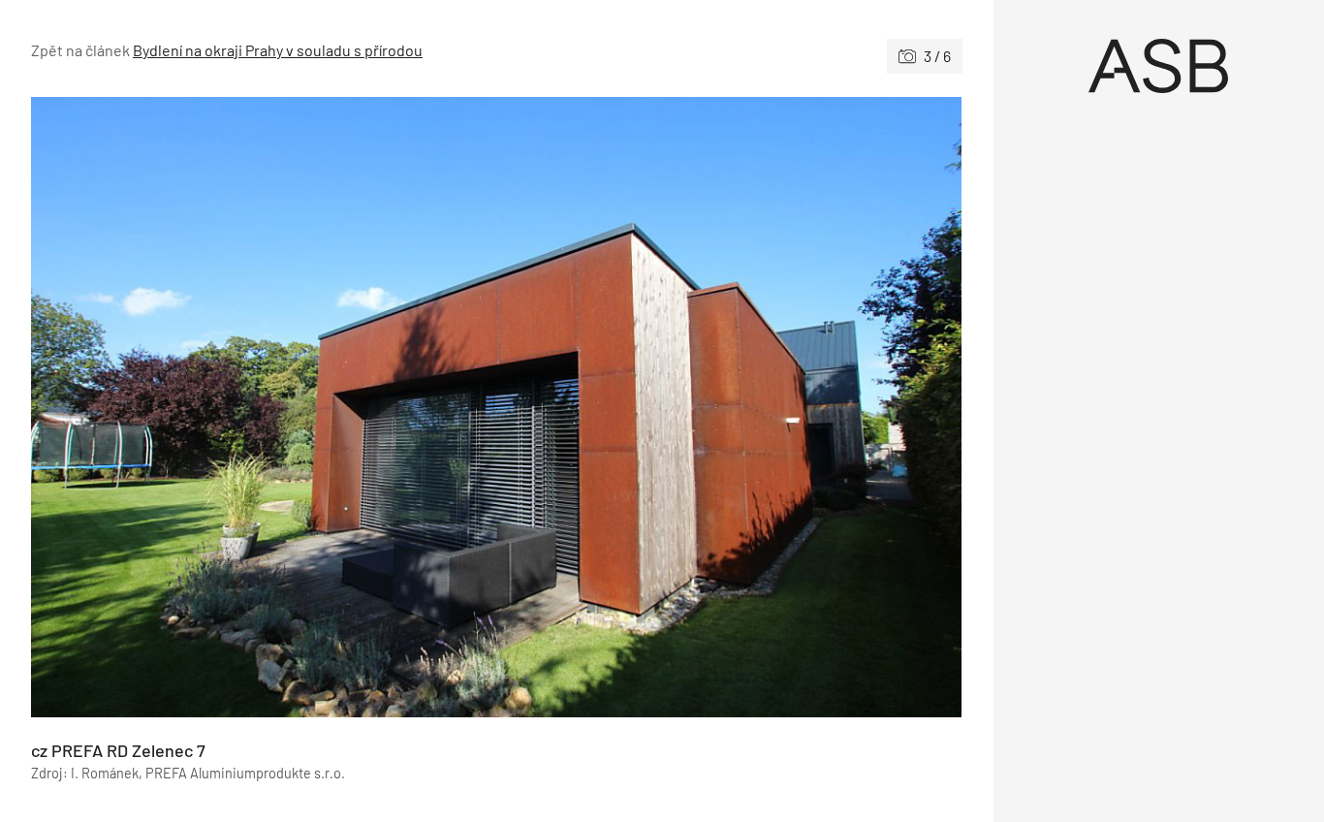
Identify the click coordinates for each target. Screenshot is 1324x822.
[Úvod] (1159, 66)
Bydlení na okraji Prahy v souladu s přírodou (278, 50)
